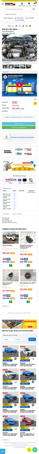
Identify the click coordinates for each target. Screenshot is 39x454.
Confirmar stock (19, 123)
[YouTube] (30, 26)
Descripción (6, 213)
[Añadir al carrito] (10, 265)
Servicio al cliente (31, 0)
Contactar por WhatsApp (18, 127)
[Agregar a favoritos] (35, 99)
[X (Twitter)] (26, 26)
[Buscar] (33, 9)
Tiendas (8, 0)
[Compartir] (35, 103)
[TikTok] (23, 26)
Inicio (4, 0)
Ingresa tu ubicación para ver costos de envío (19, 117)
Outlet (12, 0)
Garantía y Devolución (20, 0)
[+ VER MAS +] (5, 306)
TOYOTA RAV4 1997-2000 (11, 22)
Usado (14, 102)
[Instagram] (19, 26)
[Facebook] (16, 26)
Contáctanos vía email (21, 447)
